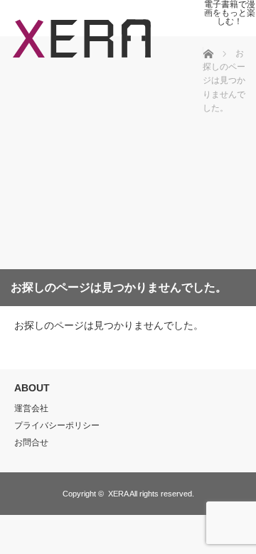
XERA (118, 493)
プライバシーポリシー (57, 425)
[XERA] (82, 61)
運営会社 (31, 408)
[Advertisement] (107, 162)
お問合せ (31, 442)
